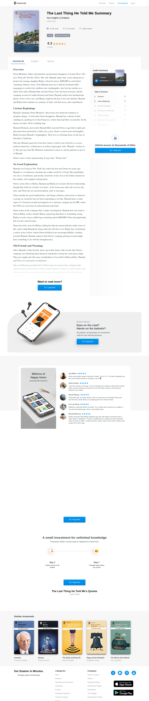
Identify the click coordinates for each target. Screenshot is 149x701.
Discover (102, 3)
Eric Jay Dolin (116, 660)
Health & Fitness (61, 697)
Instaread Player (93, 682)
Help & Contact (93, 675)
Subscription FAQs (94, 697)
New (57, 675)
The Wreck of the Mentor (120, 658)
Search (111, 3)
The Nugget (92, 693)
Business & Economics (64, 682)
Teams (90, 678)
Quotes (50, 61)
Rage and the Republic (95, 658)
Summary (17, 61)
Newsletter (91, 690)
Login (133, 3)
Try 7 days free (49, 287)
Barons (41, 658)
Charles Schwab (20, 660)
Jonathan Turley (93, 660)
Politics (58, 690)
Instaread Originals (62, 693)
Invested (17, 658)
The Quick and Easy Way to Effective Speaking (80, 658)
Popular (58, 678)
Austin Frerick (43, 660)
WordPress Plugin (94, 686)
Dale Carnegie (68, 660)
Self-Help (59, 686)
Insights (34, 61)
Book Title (18, 12)
